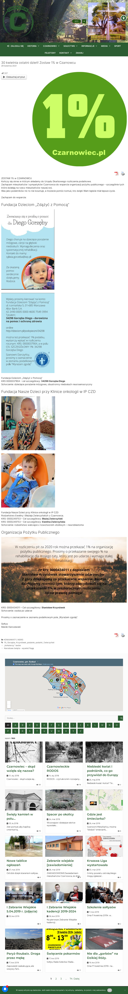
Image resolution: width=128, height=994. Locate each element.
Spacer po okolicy (60, 814)
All (8, 725)
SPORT (117, 46)
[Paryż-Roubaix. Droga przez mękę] (23, 939)
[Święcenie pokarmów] (64, 939)
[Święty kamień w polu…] (23, 799)
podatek (31, 642)
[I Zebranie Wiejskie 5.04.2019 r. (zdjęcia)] (23, 892)
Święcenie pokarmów (63, 953)
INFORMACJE (88, 46)
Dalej (77, 979)
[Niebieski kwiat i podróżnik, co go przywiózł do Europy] (104, 752)
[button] (84, 21)
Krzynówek (21, 642)
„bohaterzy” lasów (12, 645)
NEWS (20, 639)
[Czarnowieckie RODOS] (64, 752)
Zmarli (79, 53)
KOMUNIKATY (10, 639)
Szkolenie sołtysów (101, 907)
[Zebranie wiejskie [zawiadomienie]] (64, 846)
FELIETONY (50, 53)
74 (71, 979)
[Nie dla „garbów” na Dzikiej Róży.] (104, 939)
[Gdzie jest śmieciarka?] (104, 799)
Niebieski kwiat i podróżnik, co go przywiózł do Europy (102, 771)
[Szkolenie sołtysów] (104, 892)
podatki (39, 642)
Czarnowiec (50, 46)
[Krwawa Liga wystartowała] (104, 846)
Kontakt (64, 53)
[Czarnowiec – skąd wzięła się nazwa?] (23, 752)
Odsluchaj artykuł (15, 77)
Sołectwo (69, 46)
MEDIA (104, 46)
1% (5, 642)
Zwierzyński (49, 642)
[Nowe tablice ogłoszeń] (23, 846)
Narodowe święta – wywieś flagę (19, 648)
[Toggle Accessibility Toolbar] (124, 18)
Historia (32, 46)
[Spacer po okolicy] (64, 799)
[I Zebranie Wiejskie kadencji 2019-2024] (64, 892)
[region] (106, 21)
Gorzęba (11, 642)
